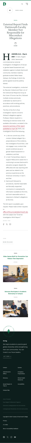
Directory (5, 378)
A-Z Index (5, 424)
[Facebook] (4, 437)
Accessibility (21, 384)
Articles (15, 20)
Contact (5, 367)
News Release (8, 242)
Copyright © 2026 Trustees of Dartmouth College (15, 416)
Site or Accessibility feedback (10, 428)
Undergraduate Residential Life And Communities (15, 409)
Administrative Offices (7, 372)
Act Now (6, 356)
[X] (8, 437)
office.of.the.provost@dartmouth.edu (15, 212)
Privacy (5, 420)
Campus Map (6, 390)
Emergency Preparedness (21, 372)
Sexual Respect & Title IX (7, 385)
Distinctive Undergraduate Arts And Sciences (14, 405)
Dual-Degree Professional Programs (12, 402)
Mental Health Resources (21, 378)
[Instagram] (11, 437)
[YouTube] (15, 437)
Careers (20, 367)
